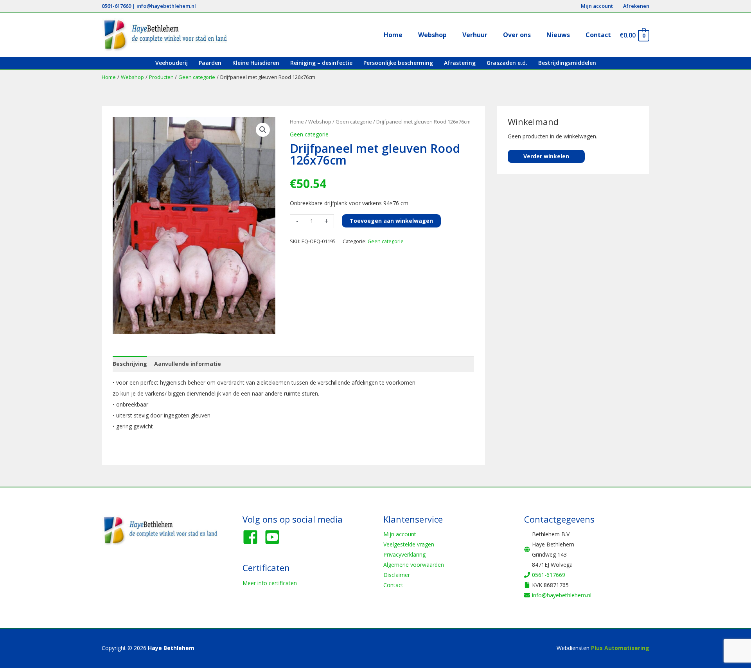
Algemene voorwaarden (413, 564)
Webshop (319, 121)
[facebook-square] (253, 537)
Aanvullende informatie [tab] (187, 363)
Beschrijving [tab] (130, 363)
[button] (263, 130)
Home (297, 121)
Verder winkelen (546, 156)
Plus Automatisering (620, 648)
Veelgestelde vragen (408, 544)
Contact (393, 585)
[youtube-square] (274, 537)
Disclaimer (396, 574)
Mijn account (399, 534)
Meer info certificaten (270, 583)
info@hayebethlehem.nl (166, 5)
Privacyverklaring (404, 554)
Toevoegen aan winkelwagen (391, 220)
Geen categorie (354, 121)
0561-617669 (116, 5)
